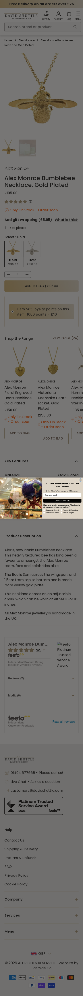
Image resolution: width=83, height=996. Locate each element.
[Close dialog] (80, 479)
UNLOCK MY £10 (62, 500)
